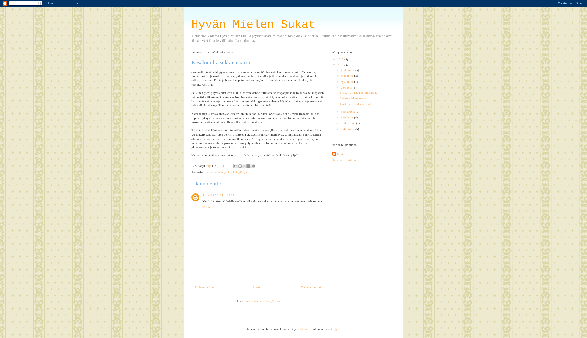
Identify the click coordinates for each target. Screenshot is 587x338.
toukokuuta (348, 123)
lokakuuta (347, 76)
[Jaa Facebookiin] (248, 166)
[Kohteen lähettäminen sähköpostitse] (235, 166)
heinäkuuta (348, 111)
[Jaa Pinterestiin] (253, 166)
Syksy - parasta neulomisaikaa (358, 92)
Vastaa (206, 207)
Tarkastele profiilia (344, 160)
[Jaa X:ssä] (244, 166)
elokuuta (347, 87)
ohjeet (225, 172)
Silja (340, 154)
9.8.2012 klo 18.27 (222, 195)
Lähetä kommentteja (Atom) (262, 301)
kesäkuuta (347, 117)
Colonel (303, 329)
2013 (340, 59)
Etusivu (257, 287)
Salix (205, 195)
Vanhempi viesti (311, 287)
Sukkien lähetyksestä (353, 98)
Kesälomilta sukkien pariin (356, 104)
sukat (233, 172)
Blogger (335, 329)
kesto (209, 172)
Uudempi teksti (204, 287)
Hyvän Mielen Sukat (253, 24)
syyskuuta (347, 82)
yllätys (242, 172)
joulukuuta (348, 70)
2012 (340, 65)
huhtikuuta (348, 129)
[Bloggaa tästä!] (240, 166)
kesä (217, 172)
